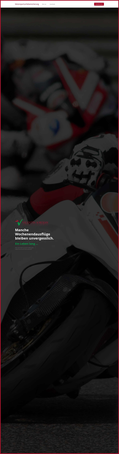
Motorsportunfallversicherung (27, 4)
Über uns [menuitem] (44, 4)
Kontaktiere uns (99, 4)
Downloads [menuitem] (52, 4)
